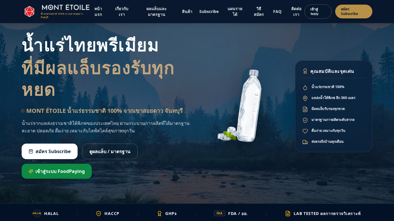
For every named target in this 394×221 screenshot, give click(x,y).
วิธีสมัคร (259, 11)
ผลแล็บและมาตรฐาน (157, 11)
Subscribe (209, 11)
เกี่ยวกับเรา (121, 11)
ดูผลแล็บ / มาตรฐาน (109, 151)
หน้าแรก (98, 11)
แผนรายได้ (235, 11)
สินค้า (187, 11)
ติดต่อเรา (296, 11)
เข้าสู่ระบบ (314, 11)
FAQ (277, 11)
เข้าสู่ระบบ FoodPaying (60, 171)
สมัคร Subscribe (349, 11)
